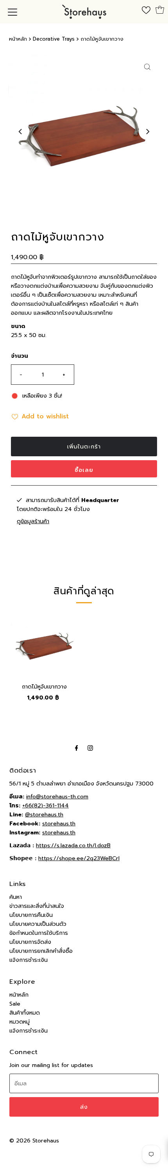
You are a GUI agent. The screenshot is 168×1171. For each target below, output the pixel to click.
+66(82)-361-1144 (45, 805)
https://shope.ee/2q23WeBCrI (79, 858)
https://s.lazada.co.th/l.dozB (73, 845)
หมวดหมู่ (19, 1021)
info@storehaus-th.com (57, 796)
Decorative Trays (54, 39)
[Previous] (20, 131)
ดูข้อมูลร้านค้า (33, 521)
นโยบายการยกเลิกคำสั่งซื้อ (41, 951)
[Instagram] (90, 747)
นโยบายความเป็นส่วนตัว (37, 924)
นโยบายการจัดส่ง (30, 942)
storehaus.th (58, 823)
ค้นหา (15, 897)
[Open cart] (159, 10)
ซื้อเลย (84, 470)
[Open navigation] (12, 12)
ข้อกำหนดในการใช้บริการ (38, 933)
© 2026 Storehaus (34, 1140)
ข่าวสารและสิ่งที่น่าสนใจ (36, 906)
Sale (14, 1003)
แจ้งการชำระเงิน (28, 960)
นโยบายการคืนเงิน (31, 915)
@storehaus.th (44, 814)
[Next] (147, 131)
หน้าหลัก (18, 39)
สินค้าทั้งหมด (24, 1012)
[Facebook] (76, 747)
